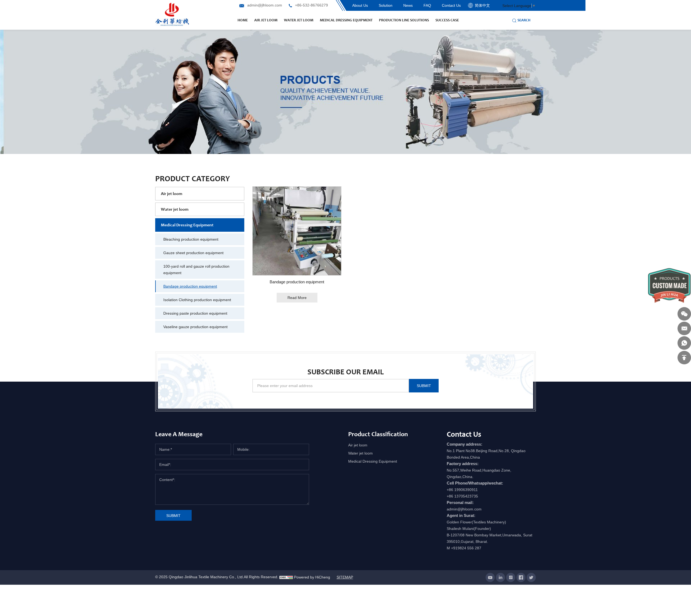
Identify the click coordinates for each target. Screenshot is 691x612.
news (408, 5)
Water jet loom (174, 209)
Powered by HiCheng (312, 577)
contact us (451, 5)
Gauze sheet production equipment (193, 253)
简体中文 (482, 5)
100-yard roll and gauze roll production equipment (196, 269)
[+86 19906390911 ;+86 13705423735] (684, 343)
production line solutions (404, 20)
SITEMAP (345, 577)
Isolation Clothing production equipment (197, 300)
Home (243, 20)
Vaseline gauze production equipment (195, 327)
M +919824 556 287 (464, 548)
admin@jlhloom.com (264, 5)
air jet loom (265, 20)
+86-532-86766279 (311, 5)
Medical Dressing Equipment (346, 20)
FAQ (427, 5)
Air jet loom (171, 193)
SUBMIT (424, 386)
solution (385, 5)
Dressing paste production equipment (195, 313)
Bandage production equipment (190, 286)
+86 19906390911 (462, 489)
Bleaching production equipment (190, 239)
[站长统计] (286, 577)
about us (360, 5)
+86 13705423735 (462, 496)
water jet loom (298, 20)
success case (447, 20)
